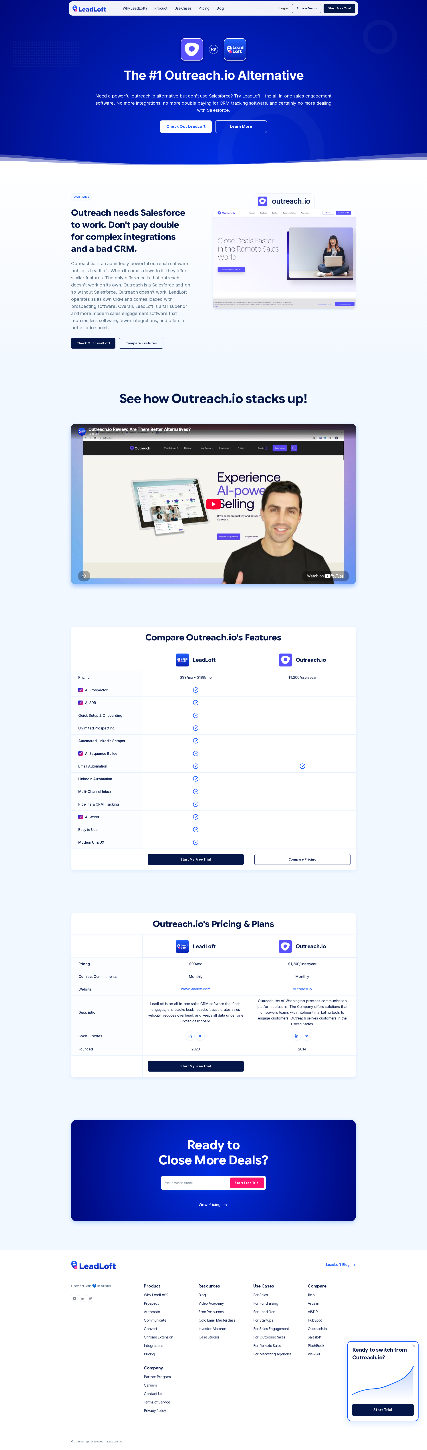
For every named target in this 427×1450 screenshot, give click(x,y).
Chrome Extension (158, 1337)
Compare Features (141, 343)
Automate (152, 1312)
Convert (150, 1329)
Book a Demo (307, 8)
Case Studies (209, 1337)
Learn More (241, 126)
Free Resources (211, 1312)
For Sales (260, 1295)
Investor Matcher (212, 1329)
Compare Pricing (302, 859)
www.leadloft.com (195, 989)
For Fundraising (265, 1303)
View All (314, 1354)
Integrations (153, 1346)
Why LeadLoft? (135, 8)
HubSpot (315, 1320)
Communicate (155, 1320)
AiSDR (313, 1312)
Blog (220, 8)
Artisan (313, 1303)
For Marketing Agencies (272, 1354)
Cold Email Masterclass (217, 1320)
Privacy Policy (155, 1411)
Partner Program (157, 1377)
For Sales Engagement (271, 1329)
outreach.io (302, 989)
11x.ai (311, 1295)
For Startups (263, 1320)
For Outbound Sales (269, 1337)
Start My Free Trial (195, 859)
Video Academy (211, 1303)
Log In (284, 8)
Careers (150, 1385)
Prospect (151, 1303)
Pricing (204, 8)
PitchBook (316, 1346)
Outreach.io (317, 1329)
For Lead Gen (264, 1312)
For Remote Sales (267, 1346)
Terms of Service (157, 1402)
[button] (161, 8)
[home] (89, 8)
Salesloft (315, 1337)
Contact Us (153, 1394)
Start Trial (382, 1409)
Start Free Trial (339, 8)
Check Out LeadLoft (185, 126)
